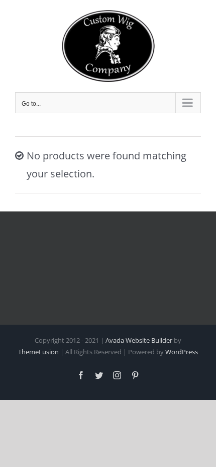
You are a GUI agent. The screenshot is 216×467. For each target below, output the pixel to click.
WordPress (181, 351)
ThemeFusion (38, 351)
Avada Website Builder (138, 340)
